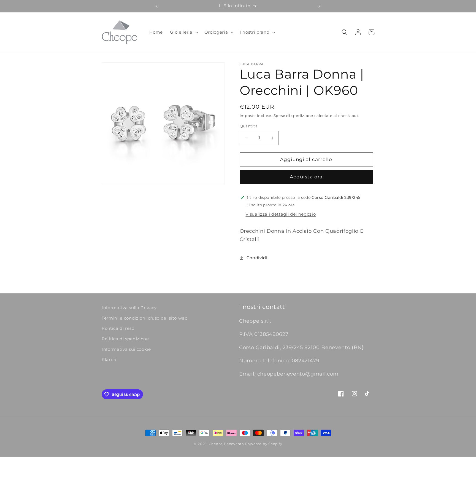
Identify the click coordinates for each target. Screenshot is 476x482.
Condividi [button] (257, 257)
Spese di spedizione (293, 115)
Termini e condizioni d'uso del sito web (145, 318)
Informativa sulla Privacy (129, 307)
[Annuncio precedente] (157, 6)
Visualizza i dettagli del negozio (280, 214)
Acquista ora (306, 177)
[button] (183, 32)
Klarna (109, 359)
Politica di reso (118, 328)
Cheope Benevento (226, 444)
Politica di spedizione (125, 338)
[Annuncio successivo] (319, 6)
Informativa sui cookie (126, 349)
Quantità (249, 126)
